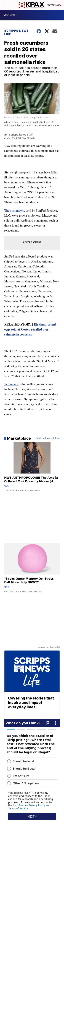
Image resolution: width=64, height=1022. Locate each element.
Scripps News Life (16, 32)
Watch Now (53, 5)
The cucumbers (14, 210)
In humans (11, 384)
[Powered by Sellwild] (54, 647)
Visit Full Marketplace (48, 438)
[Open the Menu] (6, 5)
